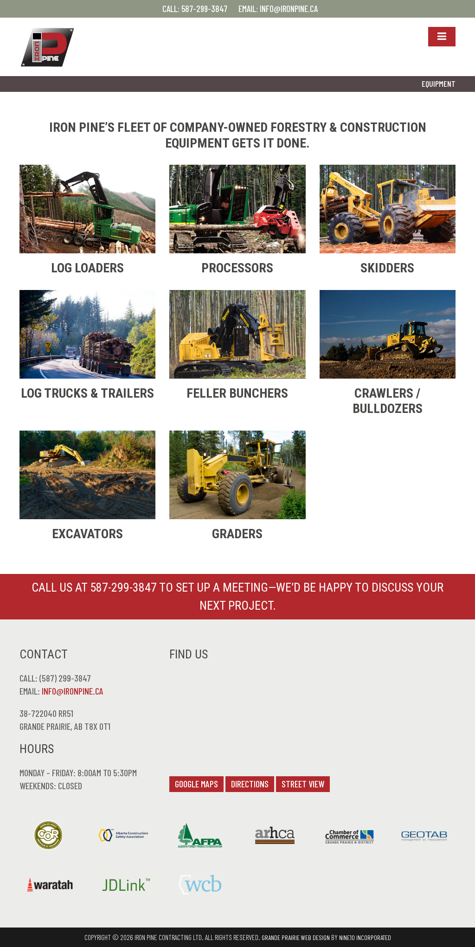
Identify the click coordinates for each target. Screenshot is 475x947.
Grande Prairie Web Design (296, 937)
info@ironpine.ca (289, 8)
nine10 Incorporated (365, 937)
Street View (303, 783)
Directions (250, 783)
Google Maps (196, 783)
